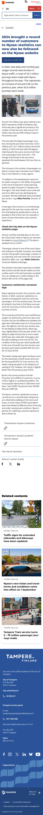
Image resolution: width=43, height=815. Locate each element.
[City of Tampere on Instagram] (9, 754)
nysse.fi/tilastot (19, 240)
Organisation (9, 765)
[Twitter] (10, 464)
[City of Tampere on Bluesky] (30, 754)
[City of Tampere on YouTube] (38, 754)
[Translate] (26, 1)
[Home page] (9, 2)
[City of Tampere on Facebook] (4, 754)
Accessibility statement (22, 802)
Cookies (7, 802)
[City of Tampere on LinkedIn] (24, 754)
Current (9, 27)
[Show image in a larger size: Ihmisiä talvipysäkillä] (21, 106)
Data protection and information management (21, 806)
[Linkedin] (18, 464)
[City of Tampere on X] (17, 754)
